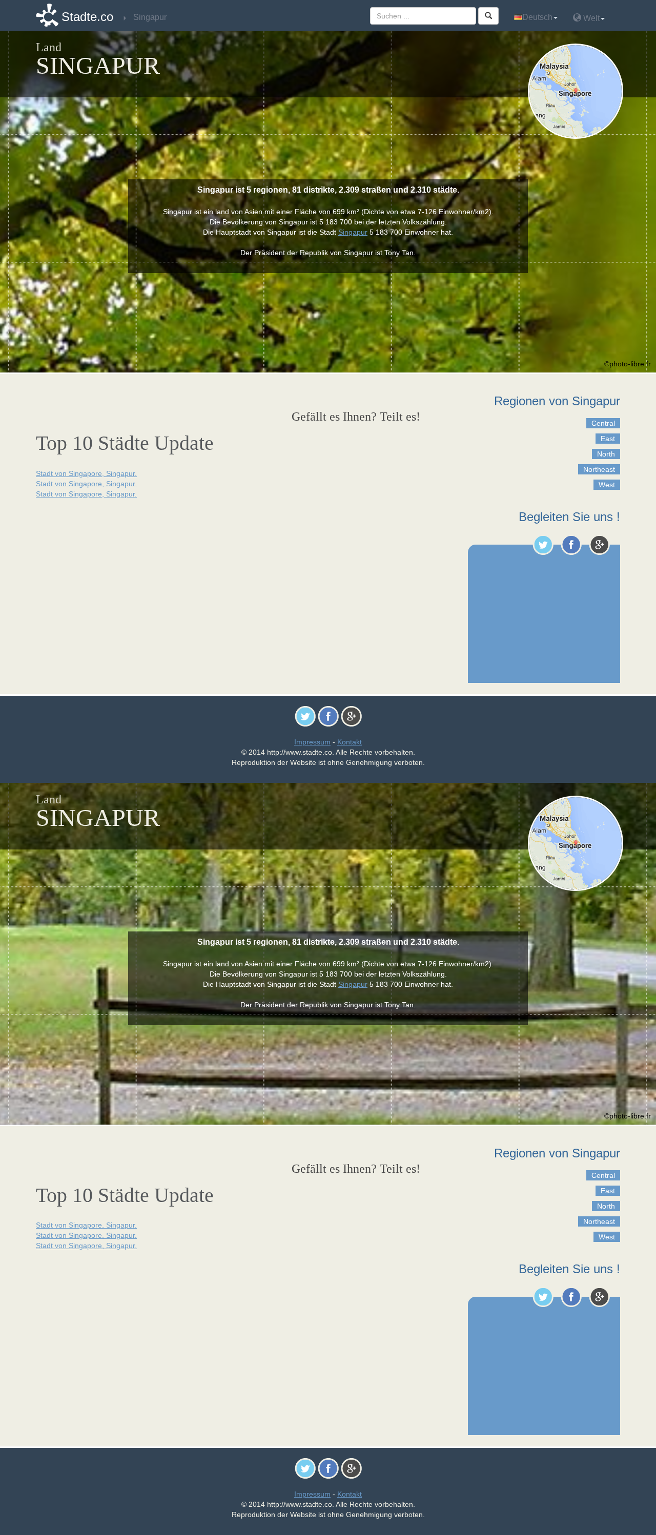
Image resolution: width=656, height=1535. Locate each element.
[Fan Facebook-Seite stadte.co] (571, 544)
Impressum (312, 742)
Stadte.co (87, 17)
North (606, 454)
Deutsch (537, 17)
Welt (590, 18)
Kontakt (349, 742)
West (607, 485)
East (608, 438)
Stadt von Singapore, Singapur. (86, 473)
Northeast (599, 469)
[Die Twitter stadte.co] (543, 544)
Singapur (352, 232)
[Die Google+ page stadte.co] (599, 544)
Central (603, 423)
